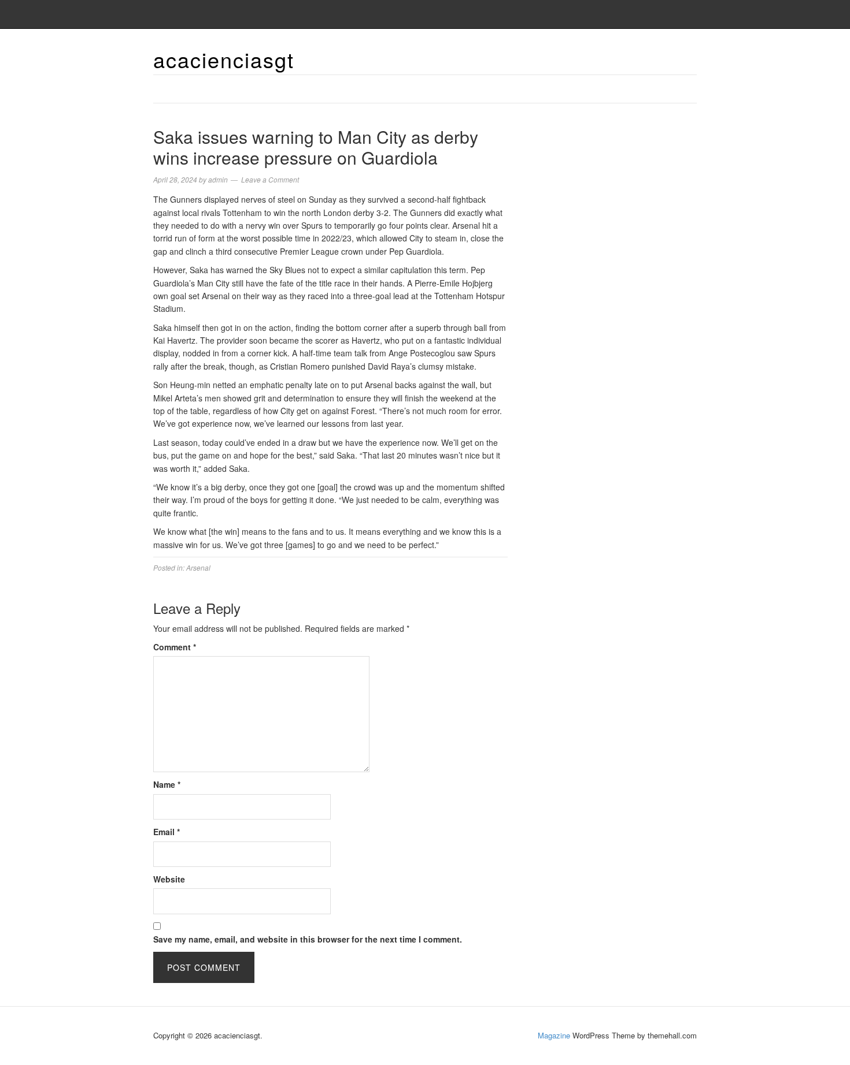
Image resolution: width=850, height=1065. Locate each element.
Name (166, 784)
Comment (174, 647)
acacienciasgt (223, 59)
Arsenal (198, 567)
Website (169, 879)
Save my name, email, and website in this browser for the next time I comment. (307, 939)
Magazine (554, 1035)
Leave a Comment (270, 179)
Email (166, 831)
